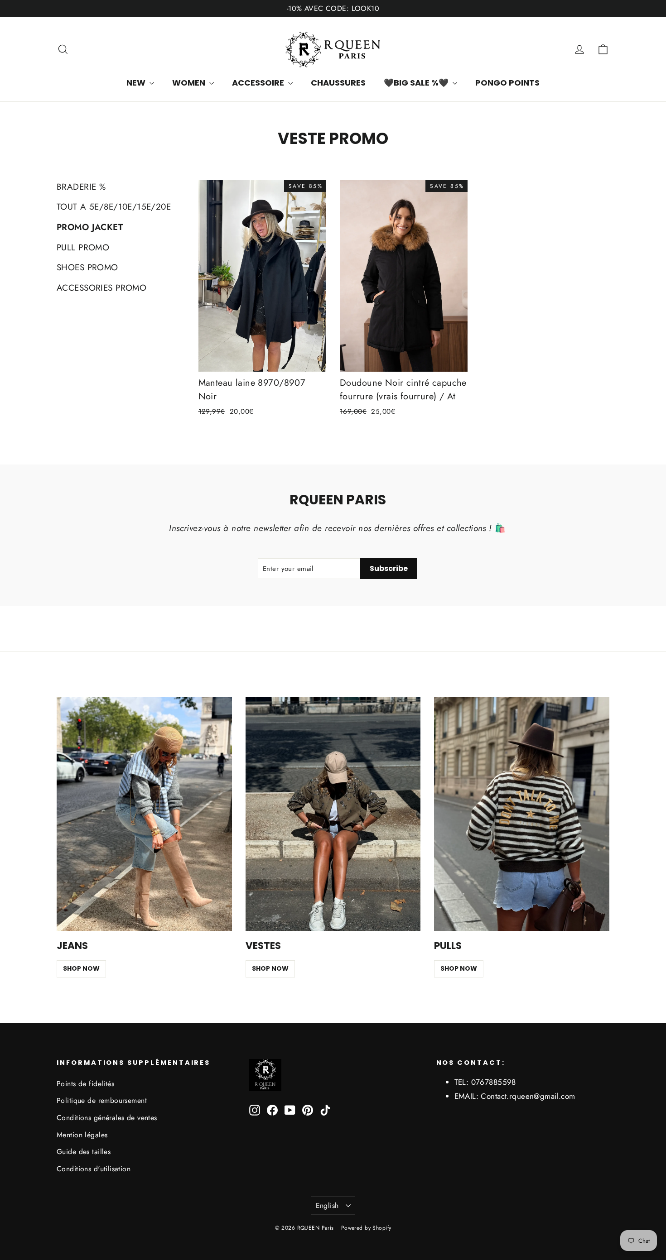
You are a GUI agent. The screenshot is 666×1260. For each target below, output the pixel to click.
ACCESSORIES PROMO (101, 288)
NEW (136, 82)
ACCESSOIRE (259, 82)
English (327, 1205)
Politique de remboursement (102, 1100)
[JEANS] (144, 814)
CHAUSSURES (338, 82)
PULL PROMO (83, 247)
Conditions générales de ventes (107, 1117)
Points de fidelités (85, 1083)
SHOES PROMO (87, 267)
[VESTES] (333, 814)
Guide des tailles (84, 1151)
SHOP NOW (81, 968)
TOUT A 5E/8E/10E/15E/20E (114, 207)
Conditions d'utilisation (93, 1169)
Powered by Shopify (366, 1228)
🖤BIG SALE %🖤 (417, 82)
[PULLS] (521, 814)
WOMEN (189, 82)
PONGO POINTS (507, 82)
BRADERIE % (81, 187)
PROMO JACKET (90, 227)
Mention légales (82, 1135)
